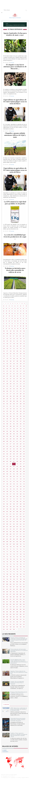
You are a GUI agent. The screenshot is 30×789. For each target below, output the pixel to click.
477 (24, 464)
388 (7, 433)
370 (17, 426)
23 (14, 308)
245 (20, 381)
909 (17, 619)
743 (24, 559)
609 (20, 511)
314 (17, 406)
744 (4, 561)
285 (14, 396)
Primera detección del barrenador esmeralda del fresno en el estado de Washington (19, 650)
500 (7, 474)
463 (24, 458)
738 (7, 559)
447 (17, 453)
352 (4, 421)
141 (24, 343)
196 (20, 363)
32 (14, 311)
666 (24, 531)
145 (14, 346)
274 (24, 391)
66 (9, 321)
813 (24, 584)
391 (17, 433)
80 (23, 323)
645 (24, 524)
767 (10, 569)
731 (7, 556)
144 (10, 346)
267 (24, 388)
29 (6, 311)
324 (4, 411)
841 (24, 594)
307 (17, 403)
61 (20, 318)
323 (24, 408)
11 (6, 306)
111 (17, 333)
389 (10, 433)
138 (14, 343)
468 (17, 461)
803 (14, 581)
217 (20, 371)
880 (14, 609)
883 (24, 609)
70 (20, 321)
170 (4, 356)
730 (4, 556)
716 (4, 551)
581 (20, 501)
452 (10, 456)
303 (4, 403)
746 (10, 561)
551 (14, 491)
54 (26, 316)
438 (10, 451)
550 (10, 491)
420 (20, 443)
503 (17, 474)
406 (20, 438)
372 (24, 426)
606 (10, 511)
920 (7, 624)
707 (20, 546)
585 (10, 504)
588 (20, 504)
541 (4, 489)
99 (26, 328)
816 (10, 586)
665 (20, 531)
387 (4, 433)
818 (17, 586)
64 (3, 321)
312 (10, 406)
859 (14, 601)
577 (7, 501)
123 (10, 338)
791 (20, 576)
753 (10, 564)
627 (10, 519)
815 (7, 586)
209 (17, 368)
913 (7, 621)
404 (14, 438)
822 (7, 589)
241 (7, 381)
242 (10, 381)
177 (4, 358)
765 (4, 569)
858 (10, 601)
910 (20, 619)
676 (10, 536)
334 (14, 413)
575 (24, 499)
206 (7, 368)
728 (20, 554)
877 (4, 609)
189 (20, 361)
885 (7, 611)
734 (17, 556)
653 (4, 529)
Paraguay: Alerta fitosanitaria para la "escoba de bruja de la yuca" (18, 692)
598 (7, 509)
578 (10, 501)
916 (17, 621)
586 (14, 504)
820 (24, 586)
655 (10, 529)
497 (20, 471)
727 (17, 554)
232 (24, 376)
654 (7, 529)
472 (7, 464)
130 (10, 341)
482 (17, 466)
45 (26, 313)
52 (20, 316)
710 (7, 549)
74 (6, 323)
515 (10, 479)
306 (14, 403)
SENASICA (5, 751)
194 (14, 363)
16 (20, 306)
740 (14, 559)
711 (10, 549)
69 (17, 321)
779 (4, 574)
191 (4, 363)
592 (10, 506)
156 (4, 351)
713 (17, 549)
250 (14, 383)
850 (7, 599)
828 (4, 591)
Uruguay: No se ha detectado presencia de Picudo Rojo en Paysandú (17, 682)
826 (20, 589)
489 (17, 469)
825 (17, 589)
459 (10, 458)
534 (4, 486)
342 (17, 416)
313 (14, 406)
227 (7, 376)
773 (7, 571)
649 (14, 526)
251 (17, 383)
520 (4, 481)
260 (24, 386)
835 (4, 594)
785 (24, 574)
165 (10, 353)
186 (10, 361)
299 (14, 401)
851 (10, 599)
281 (24, 393)
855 (24, 599)
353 (7, 421)
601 (17, 509)
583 (4, 504)
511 (20, 476)
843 (7, 596)
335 (17, 413)
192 (7, 363)
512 (24, 476)
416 (7, 443)
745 (7, 561)
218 (24, 371)
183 (24, 358)
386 (24, 431)
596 (24, 506)
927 (7, 626)
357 (20, 421)
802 (10, 581)
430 (7, 448)
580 (17, 501)
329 (20, 411)
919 (4, 624)
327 (14, 411)
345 (4, 418)
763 (20, 566)
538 (17, 486)
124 (14, 338)
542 (7, 489)
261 (4, 388)
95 (14, 328)
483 (20, 466)
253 (24, 383)
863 (4, 604)
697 (10, 544)
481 (14, 466)
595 (20, 506)
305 (10, 403)
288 (24, 396)
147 (20, 346)
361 (10, 423)
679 (20, 536)
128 (4, 341)
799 (24, 579)
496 (17, 471)
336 (20, 413)
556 (7, 494)
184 (4, 361)
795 (10, 579)
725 (10, 554)
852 (14, 599)
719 (14, 551)
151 (10, 348)
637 (20, 521)
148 (24, 346)
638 (24, 521)
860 (17, 601)
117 (13, 336)
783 (17, 574)
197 (24, 363)
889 (20, 611)
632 (4, 521)
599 (10, 509)
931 (20, 626)
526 (24, 481)
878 (7, 609)
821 (4, 589)
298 (10, 401)
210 (20, 368)
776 (17, 571)
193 (10, 363)
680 (24, 536)
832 (17, 591)
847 (20, 596)
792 (24, 576)
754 (14, 564)
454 (17, 456)
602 (20, 509)
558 (14, 494)
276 (7, 393)
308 (20, 403)
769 (17, 569)
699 (17, 544)
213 (7, 371)
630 (20, 519)
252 (20, 383)
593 (14, 506)
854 (20, 599)
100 (4, 331)
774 (10, 571)
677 (14, 536)
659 (24, 529)
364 (20, 423)
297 (7, 401)
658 (20, 529)
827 (24, 589)
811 (17, 584)
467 (14, 461)
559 (17, 494)
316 (24, 406)
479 (7, 466)
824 (14, 589)
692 (17, 541)
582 (24, 501)
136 (7, 343)
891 (4, 614)
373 (4, 428)
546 (20, 489)
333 (10, 413)
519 (24, 479)
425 (14, 446)
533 (24, 484)
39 (9, 313)
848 (24, 596)
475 (17, 464)
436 (4, 451)
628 (14, 519)
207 (10, 368)
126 (20, 338)
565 (14, 496)
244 (17, 381)
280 (20, 393)
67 (12, 321)
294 (20, 398)
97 (20, 328)
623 (20, 516)
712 (14, 549)
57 (9, 318)
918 (24, 621)
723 (4, 554)
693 (20, 541)
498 (24, 471)
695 (4, 544)
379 (24, 428)
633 (7, 521)
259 (20, 386)
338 (4, 416)
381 (7, 431)
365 (24, 423)
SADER (4, 750)
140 (20, 343)
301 (20, 401)
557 (10, 494)
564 (10, 496)
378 (20, 428)
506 (4, 476)
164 (7, 353)
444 (7, 453)
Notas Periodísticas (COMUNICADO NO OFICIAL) (15, 25)
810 (14, 584)
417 (10, 443)
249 (10, 383)
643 (17, 524)
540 (24, 486)
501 (10, 474)
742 (20, 559)
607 (14, 511)
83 (6, 326)
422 (4, 446)
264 (14, 388)
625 (4, 519)
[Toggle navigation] (1, 12)
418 (14, 443)
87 (17, 326)
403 (10, 438)
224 (20, 373)
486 (7, 469)
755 (17, 564)
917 (20, 621)
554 (24, 491)
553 (20, 491)
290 (7, 398)
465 (7, 461)
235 (10, 378)
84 (9, 326)
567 (20, 496)
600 (14, 509)
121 (4, 338)
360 (7, 423)
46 (3, 316)
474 (14, 464)
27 (26, 308)
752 (7, 564)
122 (7, 338)
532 (20, 484)
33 (17, 311)
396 (10, 436)
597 (4, 509)
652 (24, 526)
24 (17, 308)
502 (14, 474)
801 (7, 581)
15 (17, 306)
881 (17, 609)
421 (24, 443)
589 (24, 504)
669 (10, 534)
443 (4, 453)
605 (7, 511)
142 (4, 346)
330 (24, 411)
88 (20, 326)
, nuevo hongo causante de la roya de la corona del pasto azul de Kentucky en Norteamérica (19, 661)
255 (7, 386)
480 (10, 466)
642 (14, 524)
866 (14, 604)
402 (7, 438)
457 (4, 458)
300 (17, 401)
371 (20, 426)
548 (4, 491)
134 (24, 341)
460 (14, 458)
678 (17, 536)
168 (20, 353)
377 (17, 428)
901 (14, 616)
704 (10, 546)
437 (7, 451)
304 (7, 403)
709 (4, 549)
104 (17, 331)
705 (14, 546)
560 (20, 494)
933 (4, 629)
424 (10, 446)
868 (20, 604)
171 (7, 356)
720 (17, 551)
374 (7, 428)
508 (10, 476)
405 (17, 438)
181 (17, 358)
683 (10, 539)
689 (7, 541)
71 (23, 321)
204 (24, 366)
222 (14, 373)
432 (14, 448)
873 (14, 606)
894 (14, 614)
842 (4, 596)
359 (4, 423)
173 (14, 356)
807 (4, 584)
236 (14, 378)
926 (4, 626)
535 (7, 486)
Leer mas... (12, 96)
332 (7, 413)
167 (17, 353)
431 (10, 448)
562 (4, 496)
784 (20, 574)
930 (17, 626)
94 (12, 328)
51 (17, 316)
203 (20, 366)
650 (17, 526)
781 (10, 574)
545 (17, 489)
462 (20, 458)
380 (4, 431)
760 (10, 566)
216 (17, 371)
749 (20, 561)
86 (14, 326)
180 (14, 358)
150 (7, 348)
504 (20, 474)
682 (7, 539)
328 (17, 411)
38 (6, 313)
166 (14, 353)
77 (14, 323)
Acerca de (13, 7)
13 (12, 306)
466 (10, 461)
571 (10, 499)
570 (7, 499)
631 (24, 519)
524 (17, 481)
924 (20, 624)
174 (17, 356)
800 (4, 581)
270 (10, 391)
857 (7, 601)
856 (4, 601)
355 (14, 421)
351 (24, 418)
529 (10, 484)
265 (17, 388)
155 (24, 348)
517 (17, 479)
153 (17, 348)
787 (7, 576)
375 (10, 428)
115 (7, 336)
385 (20, 431)
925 (24, 624)
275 (4, 393)
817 (14, 586)
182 (20, 358)
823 (10, 589)
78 (17, 323)
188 (17, 361)
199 (7, 366)
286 (17, 396)
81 (26, 323)
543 (10, 489)
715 (24, 549)
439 (14, 451)
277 (10, 393)
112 (20, 333)
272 (17, 391)
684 (14, 539)
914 (10, 621)
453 (14, 456)
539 (20, 486)
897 (24, 614)
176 (24, 356)
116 (10, 336)
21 (9, 308)
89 (23, 326)
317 (4, 408)
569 (4, 499)
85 (12, 326)
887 (14, 611)
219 (4, 373)
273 (20, 391)
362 (14, 423)
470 (24, 461)
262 (7, 388)
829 (7, 591)
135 (4, 343)
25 (20, 308)
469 (20, 461)
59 (14, 318)
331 (4, 413)
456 (24, 456)
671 (17, 534)
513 (4, 479)
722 (24, 551)
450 (4, 456)
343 (20, 416)
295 (24, 398)
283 (7, 396)
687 (24, 539)
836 (7, 594)
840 (20, 594)
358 (24, 421)
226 (4, 376)
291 (10, 398)
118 (17, 336)
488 (14, 469)
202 (17, 366)
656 (14, 529)
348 (14, 418)
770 (20, 569)
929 (14, 626)
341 (14, 416)
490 (20, 469)
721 (20, 551)
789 (14, 576)
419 (17, 443)
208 (14, 368)
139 (17, 343)
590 (4, 506)
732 (10, 556)
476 (20, 464)
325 (7, 411)
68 (14, 321)
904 (24, 616)
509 (14, 476)
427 (20, 446)
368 (10, 426)
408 (4, 441)
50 (14, 316)
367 (7, 426)
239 (24, 378)
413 (20, 441)
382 (10, 431)
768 (14, 569)
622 (17, 516)
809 (10, 584)
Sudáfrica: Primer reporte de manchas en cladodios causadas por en (18, 735)
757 (24, 564)
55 (3, 318)
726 (14, 554)
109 (10, 333)
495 (14, 471)
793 (4, 579)
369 (14, 426)
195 (17, 363)
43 (20, 313)
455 (20, 456)
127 (24, 338)
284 (10, 396)
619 (7, 516)
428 (24, 446)
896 (20, 614)
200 (10, 366)
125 (17, 338)
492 (4, 471)
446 (14, 453)
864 (7, 604)
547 (24, 489)
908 (14, 619)
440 (17, 451)
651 (20, 526)
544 (14, 489)
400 (24, 436)
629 (17, 519)
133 (20, 341)
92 (6, 328)
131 (14, 341)
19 (3, 308)
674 (4, 536)
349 (17, 418)
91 (3, 328)
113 (23, 333)
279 (17, 393)
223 (17, 373)
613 (10, 514)
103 (14, 331)
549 (7, 491)
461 (17, 458)
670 (14, 534)
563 (7, 496)
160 (17, 351)
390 (14, 433)
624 (24, 516)
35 (23, 311)
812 (20, 584)
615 (17, 514)
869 (24, 604)
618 (4, 516)
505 (24, 474)
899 (7, 616)
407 (24, 438)
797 (17, 579)
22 (12, 308)
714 (20, 549)
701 (24, 544)
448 (20, 453)
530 (14, 484)
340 (10, 416)
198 (4, 366)
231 (20, 376)
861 (20, 601)
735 (20, 556)
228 (10, 376)
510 (17, 476)
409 (7, 441)
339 (7, 416)
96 (17, 328)
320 (14, 408)
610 (24, 511)
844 (10, 596)
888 (17, 611)
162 (24, 351)
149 (4, 348)
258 (17, 386)
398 (17, 436)
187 (14, 361)
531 (17, 484)
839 (17, 594)
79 (20, 323)
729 (24, 554)
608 (17, 511)
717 (7, 551)
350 (20, 418)
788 (10, 576)
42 (17, 313)
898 (4, 616)
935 (10, 629)
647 (7, 526)
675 (7, 536)
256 (10, 386)
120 (23, 336)
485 (4, 469)
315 (20, 406)
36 (26, 311)
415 (4, 443)
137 (10, 343)
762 (17, 566)
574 (20, 499)
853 (17, 599)
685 (17, 539)
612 (7, 514)
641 (10, 524)
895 (17, 614)
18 (26, 306)
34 (20, 311)
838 (14, 594)
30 (9, 311)
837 (10, 594)
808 (7, 584)
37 (3, 313)
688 (4, 541)
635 (14, 521)
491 (24, 469)
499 (4, 474)
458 (7, 458)
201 (14, 366)
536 (10, 486)
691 (14, 541)
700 (20, 544)
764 (24, 566)
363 (17, 423)
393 (24, 433)
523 (14, 481)
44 (23, 313)
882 (20, 609)
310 (4, 406)
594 (17, 506)
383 (14, 431)
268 (4, 391)
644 (20, 524)
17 (23, 306)
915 (14, 621)
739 (10, 559)
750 (24, 561)
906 (7, 619)
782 (14, 574)
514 (7, 479)
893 (10, 614)
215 (14, 371)
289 (4, 398)
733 (14, 556)
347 (10, 418)
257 (14, 386)
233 (4, 378)
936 (14, 629)
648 (10, 526)
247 (4, 383)
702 (4, 546)
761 (14, 566)
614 (14, 514)
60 (17, 318)
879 (10, 609)
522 (10, 481)
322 (20, 408)
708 (24, 546)
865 (10, 604)
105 (20, 331)
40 (12, 313)
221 (10, 373)
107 (4, 333)
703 (7, 546)
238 (20, 378)
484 (24, 466)
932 (24, 626)
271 (14, 391)
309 (24, 403)
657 (17, 529)
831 (14, 591)
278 (14, 393)
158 (10, 351)
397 (14, 436)
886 (10, 611)
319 (10, 408)
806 (24, 581)
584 (7, 504)
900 (10, 616)
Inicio (8, 7)
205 (4, 368)
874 (17, 606)
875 (20, 606)
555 (4, 494)
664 (17, 531)
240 (4, 381)
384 (17, 431)
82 (3, 326)
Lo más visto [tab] (6, 704)
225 (24, 373)
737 (4, 559)
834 (24, 591)
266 (20, 388)
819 (20, 586)
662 (10, 531)
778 (24, 571)
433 (17, 448)
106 (24, 331)
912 (4, 621)
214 (10, 371)
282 (4, 396)
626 (7, 519)
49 (12, 316)
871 (7, 606)
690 (10, 541)
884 (4, 611)
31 (12, 311)
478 (4, 466)
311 (7, 406)
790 (17, 576)
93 (9, 328)
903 (20, 616)
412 (17, 441)
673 (24, 534)
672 (20, 534)
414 (24, 441)
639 (4, 524)
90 (26, 326)
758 (4, 566)
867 (17, 604)
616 (20, 514)
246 (24, 381)
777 (20, 571)
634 (10, 521)
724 (7, 554)
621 (14, 516)
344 (24, 416)
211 (24, 368)
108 (7, 333)
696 (7, 544)
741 (17, 559)
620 (10, 516)
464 (4, 461)
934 (7, 629)
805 (20, 581)
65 (6, 321)
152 (14, 348)
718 (10, 551)
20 (6, 308)
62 (23, 318)
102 (10, 331)
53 (23, 316)
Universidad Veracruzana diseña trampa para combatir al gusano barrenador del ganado (17, 719)
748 (17, 561)
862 (24, 601)
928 (10, 626)
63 (26, 318)
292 (14, 398)
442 (24, 451)
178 (7, 358)
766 (7, 569)
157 (7, 351)
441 (20, 451)
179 (10, 358)
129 (7, 341)
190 (24, 361)
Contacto (20, 7)
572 (14, 499)
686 (20, 539)
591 (7, 506)
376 (14, 428)
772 (4, 571)
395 (7, 436)
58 (12, 318)
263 (10, 388)
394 (4, 436)
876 (24, 606)
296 (4, 401)
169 (24, 353)
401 (4, 438)
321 (17, 408)
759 (7, 566)
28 (3, 311)
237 (17, 378)
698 (14, 544)
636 (17, 521)
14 (14, 306)
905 (4, 619)
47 (6, 316)
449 (24, 453)
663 (14, 531)
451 (7, 456)
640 (7, 524)
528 (7, 484)
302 (24, 401)
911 (24, 619)
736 (24, 556)
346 (7, 418)
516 (14, 479)
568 (24, 496)
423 (7, 446)
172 (10, 356)
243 (14, 381)
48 (9, 316)
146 (17, 346)
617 (24, 514)
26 (23, 308)
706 (17, 546)
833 (20, 591)
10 (3, 306)
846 (17, 596)
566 (17, 496)
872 (10, 606)
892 (7, 614)
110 (14, 333)
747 (14, 561)
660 (4, 531)
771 (24, 569)
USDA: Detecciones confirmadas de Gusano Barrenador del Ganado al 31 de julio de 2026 (18, 709)
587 (17, 504)
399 (20, 436)
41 (14, 313)
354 (10, 421)
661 (7, 531)
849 (4, 599)
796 (14, 579)
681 (4, 539)
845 (14, 596)
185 (7, 361)
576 (4, 501)
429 (4, 448)
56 (6, 318)
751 (4, 564)
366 (4, 426)
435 (24, 448)
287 (20, 396)
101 (7, 331)
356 (17, 421)
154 (20, 348)
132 (17, 341)
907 (10, 619)
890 (24, 611)
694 (24, 541)
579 (14, 501)
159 (14, 351)
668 (7, 534)
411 (14, 441)
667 (4, 534)
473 (10, 464)
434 (20, 448)
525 (20, 481)
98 (23, 328)
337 (24, 413)
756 (20, 564)
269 (7, 391)
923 (17, 624)
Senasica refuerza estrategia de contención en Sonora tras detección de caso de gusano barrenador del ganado (18, 639)
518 (20, 479)
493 (7, 471)
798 (20, 579)
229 (14, 376)
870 (4, 606)
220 (7, 373)
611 (4, 514)
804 (17, 581)
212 (4, 371)
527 (4, 484)
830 (10, 591)
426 (17, 446)
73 (3, 323)
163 (4, 353)
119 (20, 336)
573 (17, 499)
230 (17, 376)
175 (20, 356)
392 (20, 433)
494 (10, 471)
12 (9, 306)
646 (4, 526)
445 (10, 453)
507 (7, 476)
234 (7, 378)
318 (7, 408)
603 (24, 509)
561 (24, 494)
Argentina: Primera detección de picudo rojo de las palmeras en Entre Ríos (18, 672)
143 (7, 346)
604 (4, 511)
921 (10, 624)
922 (14, 624)
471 (4, 464)
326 (10, 411)
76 (12, 323)
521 (7, 481)
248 (7, 383)
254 (4, 386)
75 (9, 323)
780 (7, 574)
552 (17, 491)
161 (20, 351)
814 (4, 586)
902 (17, 616)
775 (14, 571)
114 (4, 336)
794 (7, 579)
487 (10, 469)
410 (10, 441)
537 (14, 486)
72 (26, 321)
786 (4, 576)
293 (17, 398)
